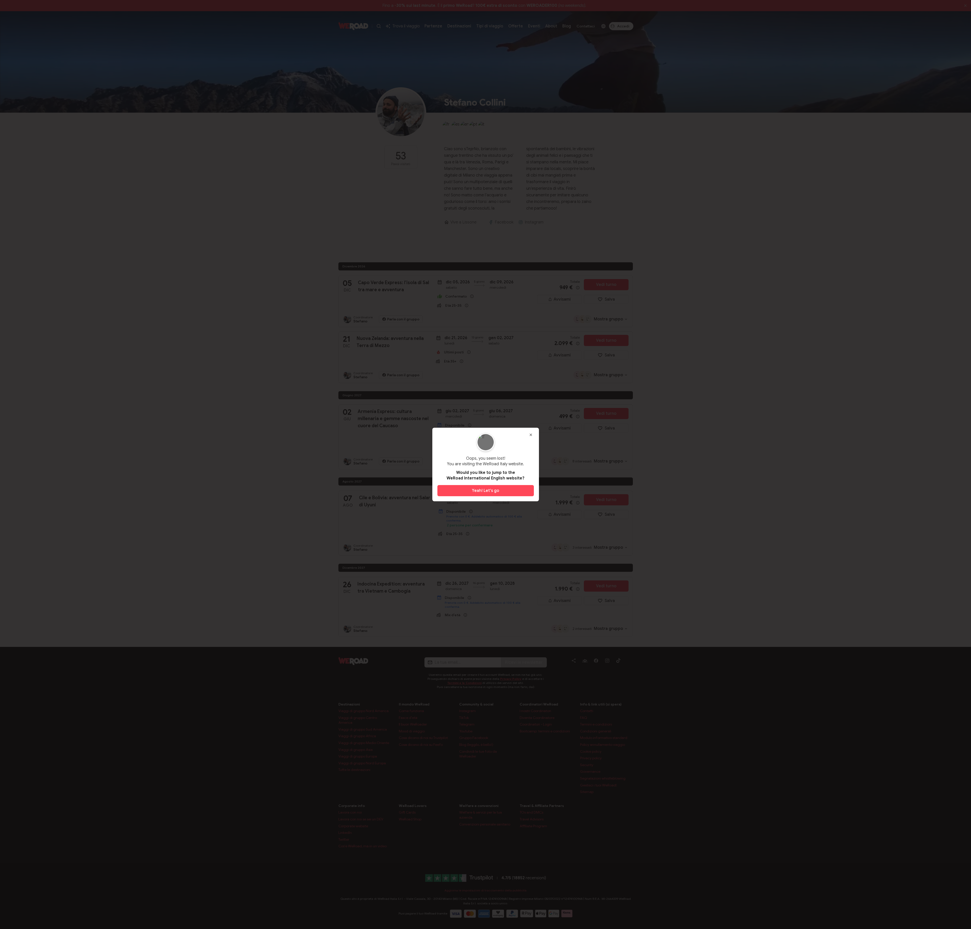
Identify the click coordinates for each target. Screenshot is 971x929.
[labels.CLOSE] (531, 435)
